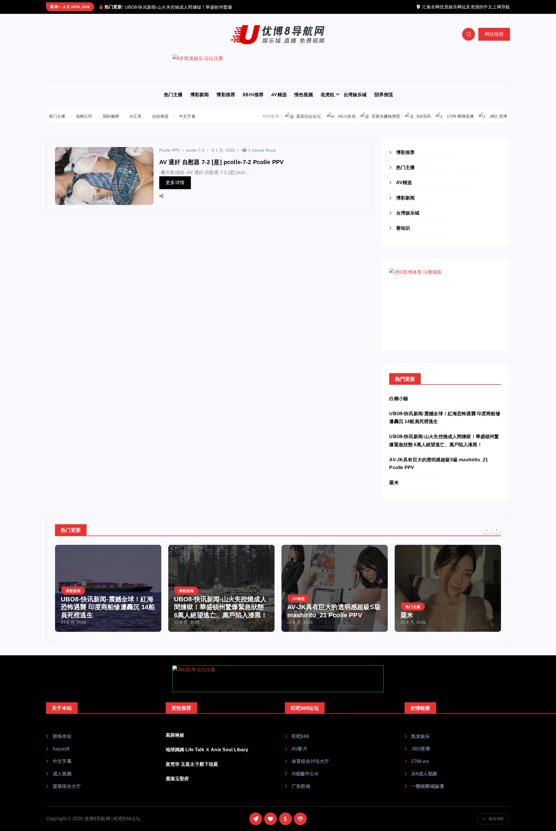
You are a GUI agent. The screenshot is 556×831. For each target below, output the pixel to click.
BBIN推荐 (253, 95)
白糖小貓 (398, 398)
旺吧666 (300, 736)
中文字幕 (187, 116)
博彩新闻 (199, 95)
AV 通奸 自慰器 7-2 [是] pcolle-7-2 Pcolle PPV (221, 162)
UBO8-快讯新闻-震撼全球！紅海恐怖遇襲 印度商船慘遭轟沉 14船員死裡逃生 (108, 607)
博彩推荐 (225, 95)
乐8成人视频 (424, 773)
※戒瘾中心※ (305, 773)
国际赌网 (111, 116)
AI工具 (135, 116)
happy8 (61, 748)
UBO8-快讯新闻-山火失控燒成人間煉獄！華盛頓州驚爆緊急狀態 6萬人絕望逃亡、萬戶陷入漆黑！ (220, 607)
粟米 (393, 482)
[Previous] (486, 529)
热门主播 (173, 95)
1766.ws (420, 761)
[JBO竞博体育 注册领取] (432, 304)
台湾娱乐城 (355, 95)
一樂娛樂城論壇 (427, 786)
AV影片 (300, 748)
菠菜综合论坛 (308, 116)
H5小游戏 (347, 116)
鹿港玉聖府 (177, 778)
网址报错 (494, 34)
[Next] (496, 529)
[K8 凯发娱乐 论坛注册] (278, 68)
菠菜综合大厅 (67, 786)
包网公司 (84, 116)
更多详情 (175, 182)
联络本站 (62, 736)
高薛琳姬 (175, 735)
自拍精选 (160, 116)
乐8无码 (423, 116)
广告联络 (301, 786)
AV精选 (279, 95)
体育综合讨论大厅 (310, 761)
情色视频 (303, 95)
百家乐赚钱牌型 (386, 116)
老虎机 (327, 95)
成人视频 (62, 773)
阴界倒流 (383, 95)
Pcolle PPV (169, 150)
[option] (108, 588)
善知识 (403, 228)
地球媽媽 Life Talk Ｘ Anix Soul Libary (207, 749)
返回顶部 (496, 819)
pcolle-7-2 (195, 150)
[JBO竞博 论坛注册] (278, 678)
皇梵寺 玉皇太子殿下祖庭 (192, 764)
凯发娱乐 (420, 736)
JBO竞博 (420, 748)
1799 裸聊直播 (460, 116)
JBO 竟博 (498, 116)
